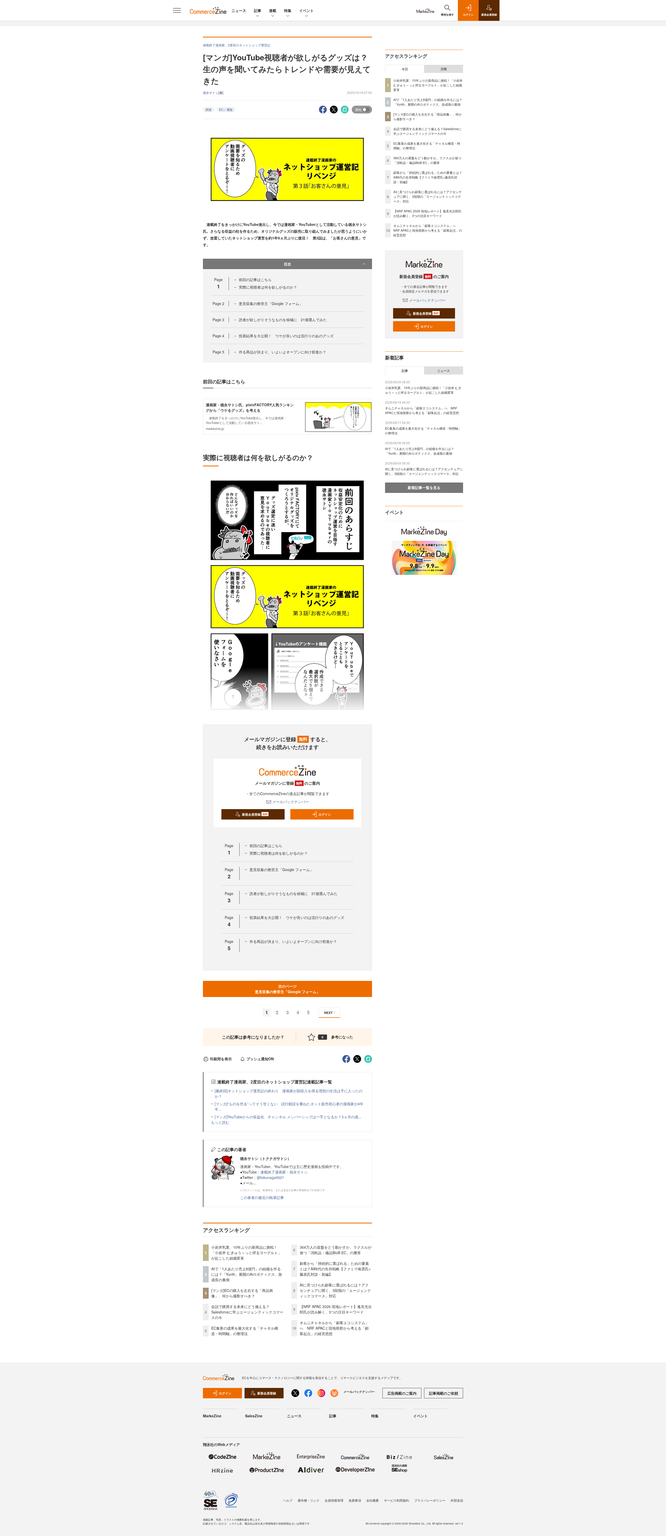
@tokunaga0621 (270, 1177)
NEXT (328, 1012)
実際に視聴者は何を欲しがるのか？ (268, 287)
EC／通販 (226, 109)
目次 (287, 263)
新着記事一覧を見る (424, 487)
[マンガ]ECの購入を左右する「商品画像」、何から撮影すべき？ (242, 1293)
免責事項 (355, 1500)
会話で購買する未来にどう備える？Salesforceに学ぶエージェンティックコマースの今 (247, 1312)
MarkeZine (212, 1415)
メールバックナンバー (290, 801)
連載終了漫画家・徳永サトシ (284, 1172)
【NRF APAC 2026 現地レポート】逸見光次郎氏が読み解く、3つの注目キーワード (336, 1309)
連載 (272, 10)
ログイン (324, 814)
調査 (209, 109)
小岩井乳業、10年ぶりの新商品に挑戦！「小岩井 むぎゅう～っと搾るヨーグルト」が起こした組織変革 (246, 1253)
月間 (443, 69)
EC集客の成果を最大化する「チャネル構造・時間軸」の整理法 (244, 1330)
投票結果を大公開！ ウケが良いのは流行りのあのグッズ (286, 335)
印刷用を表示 (221, 1058)
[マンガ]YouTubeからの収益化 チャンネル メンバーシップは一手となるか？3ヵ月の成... (288, 1116)
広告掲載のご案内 (402, 1393)
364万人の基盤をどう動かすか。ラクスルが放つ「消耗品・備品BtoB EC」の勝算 (336, 1250)
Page (218, 303)
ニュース (239, 10)
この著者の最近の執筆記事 (262, 1197)
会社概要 (372, 1500)
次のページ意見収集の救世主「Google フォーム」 (287, 988)
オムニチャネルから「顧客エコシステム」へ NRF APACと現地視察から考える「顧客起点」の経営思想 (334, 1328)
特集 (287, 10)
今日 (405, 69)
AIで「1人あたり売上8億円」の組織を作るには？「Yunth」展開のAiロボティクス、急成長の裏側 (246, 1274)
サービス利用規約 (396, 1500)
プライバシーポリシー (429, 1500)
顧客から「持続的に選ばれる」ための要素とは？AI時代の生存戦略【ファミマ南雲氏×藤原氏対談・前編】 (335, 1269)
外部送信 (457, 1500)
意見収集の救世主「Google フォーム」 (271, 303)
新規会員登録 (255, 814)
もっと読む (220, 1122)
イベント (306, 10)
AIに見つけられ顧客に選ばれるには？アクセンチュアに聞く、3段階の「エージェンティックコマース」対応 (335, 1290)
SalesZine (253, 1415)
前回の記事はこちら (255, 279)
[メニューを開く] (176, 10)
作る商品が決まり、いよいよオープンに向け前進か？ (282, 351)
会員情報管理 (334, 1500)
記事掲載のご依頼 (443, 1393)
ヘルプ (287, 1500)
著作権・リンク (308, 1500)
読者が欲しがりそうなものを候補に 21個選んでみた (283, 319)
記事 (257, 10)
